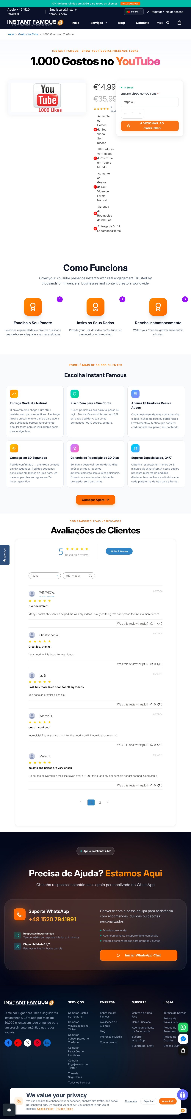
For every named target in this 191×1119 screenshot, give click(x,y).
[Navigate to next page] (108, 802)
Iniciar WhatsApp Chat (143, 955)
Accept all (167, 1101)
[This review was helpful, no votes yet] (152, 664)
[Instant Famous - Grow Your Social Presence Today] (35, 22)
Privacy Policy (64, 1108)
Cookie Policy (45, 1108)
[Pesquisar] (168, 23)
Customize (131, 1101)
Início (10, 34)
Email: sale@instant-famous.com (63, 12)
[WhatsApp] (183, 1027)
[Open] (9, 1110)
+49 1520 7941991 (52, 919)
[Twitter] (27, 1043)
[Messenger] (183, 1039)
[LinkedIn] (47, 1043)
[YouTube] (18, 1043)
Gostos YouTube (28, 34)
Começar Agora (93, 500)
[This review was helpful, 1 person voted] (152, 624)
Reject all (149, 1101)
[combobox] (45, 575)
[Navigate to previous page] (82, 802)
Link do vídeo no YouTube (140, 93)
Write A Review (119, 551)
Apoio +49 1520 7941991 (18, 12)
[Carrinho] (183, 1050)
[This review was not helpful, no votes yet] (158, 624)
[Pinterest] (37, 1043)
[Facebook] (8, 1043)
